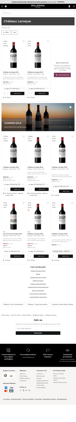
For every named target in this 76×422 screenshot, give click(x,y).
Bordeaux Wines (38, 315)
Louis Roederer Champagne (38, 297)
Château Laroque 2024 (35, 167)
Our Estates (6, 399)
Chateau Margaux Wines (38, 271)
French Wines (26, 315)
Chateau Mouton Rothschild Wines (38, 287)
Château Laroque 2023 (35, 72)
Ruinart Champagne (38, 290)
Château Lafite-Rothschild (38, 284)
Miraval (38, 274)
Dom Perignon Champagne (38, 293)
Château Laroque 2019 (59, 167)
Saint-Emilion (13, 74)
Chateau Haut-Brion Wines (38, 277)
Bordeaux (5, 74)
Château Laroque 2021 (10, 72)
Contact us (39, 373)
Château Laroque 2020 (59, 234)
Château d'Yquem (38, 280)
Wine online (5, 315)
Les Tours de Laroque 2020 (12, 234)
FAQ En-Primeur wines (60, 382)
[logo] (38, 6)
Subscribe (38, 333)
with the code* (34, 2)
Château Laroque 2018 (35, 234)
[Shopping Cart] (74, 6)
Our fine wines (15, 315)
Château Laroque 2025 (11, 167)
